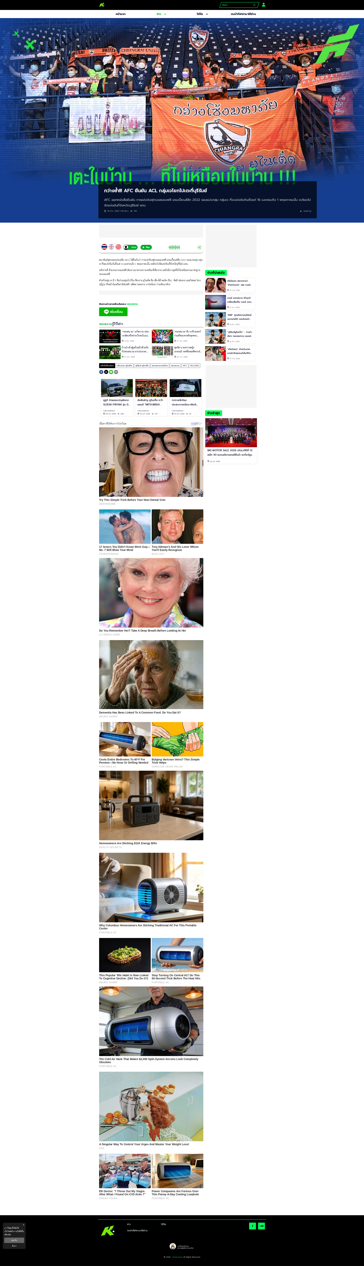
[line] (111, 372)
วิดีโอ (163, 1224)
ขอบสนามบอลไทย (160, 365)
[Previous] (96, 397)
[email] (116, 372)
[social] (252, 1226)
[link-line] (113, 315)
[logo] (101, 5)
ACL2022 (194, 365)
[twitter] (106, 372)
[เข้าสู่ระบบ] (263, 4)
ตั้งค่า (14, 1246)
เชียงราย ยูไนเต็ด (124, 365)
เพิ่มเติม (7, 1234)
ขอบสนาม (175, 365)
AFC (185, 365)
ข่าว (129, 1224)
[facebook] (101, 372)
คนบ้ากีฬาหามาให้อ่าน (137, 1230)
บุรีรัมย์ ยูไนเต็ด (142, 365)
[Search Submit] (254, 5)
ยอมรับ (14, 1240)
